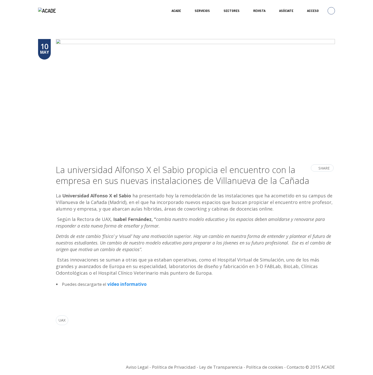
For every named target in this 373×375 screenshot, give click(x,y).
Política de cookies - (266, 367)
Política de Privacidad (174, 367)
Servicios (202, 11)
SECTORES (232, 11)
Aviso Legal (137, 367)
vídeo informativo (127, 284)
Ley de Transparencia (221, 367)
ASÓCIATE (286, 11)
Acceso (313, 11)
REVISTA (259, 11)
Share (324, 168)
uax (62, 320)
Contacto (295, 367)
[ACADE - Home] (47, 10)
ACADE (176, 11)
